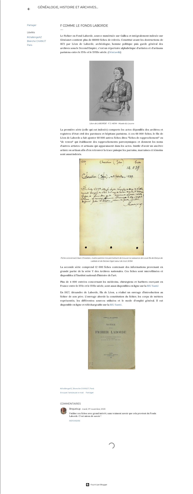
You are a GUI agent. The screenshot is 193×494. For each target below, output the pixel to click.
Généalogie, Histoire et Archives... (68, 7)
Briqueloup (75, 409)
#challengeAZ (34, 37)
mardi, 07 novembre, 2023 (93, 409)
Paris (29, 45)
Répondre (74, 421)
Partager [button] (31, 25)
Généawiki (114, 52)
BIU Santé (153, 285)
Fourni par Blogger (99, 484)
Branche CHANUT (36, 41)
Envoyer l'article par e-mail (72, 392)
